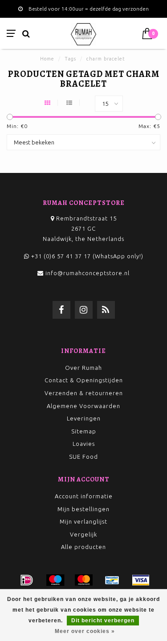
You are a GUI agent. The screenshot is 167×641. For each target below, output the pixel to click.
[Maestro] (55, 580)
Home (47, 58)
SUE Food (83, 456)
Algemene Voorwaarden (83, 406)
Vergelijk (83, 534)
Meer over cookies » (85, 631)
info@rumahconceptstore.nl (87, 273)
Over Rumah (83, 368)
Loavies (84, 444)
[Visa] (141, 580)
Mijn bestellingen (83, 509)
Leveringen (84, 418)
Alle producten (83, 547)
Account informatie (84, 496)
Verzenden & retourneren (84, 393)
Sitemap (83, 431)
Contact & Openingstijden (84, 380)
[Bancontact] (112, 580)
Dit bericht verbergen (102, 620)
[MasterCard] (84, 580)
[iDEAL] (27, 580)
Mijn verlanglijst (83, 521)
